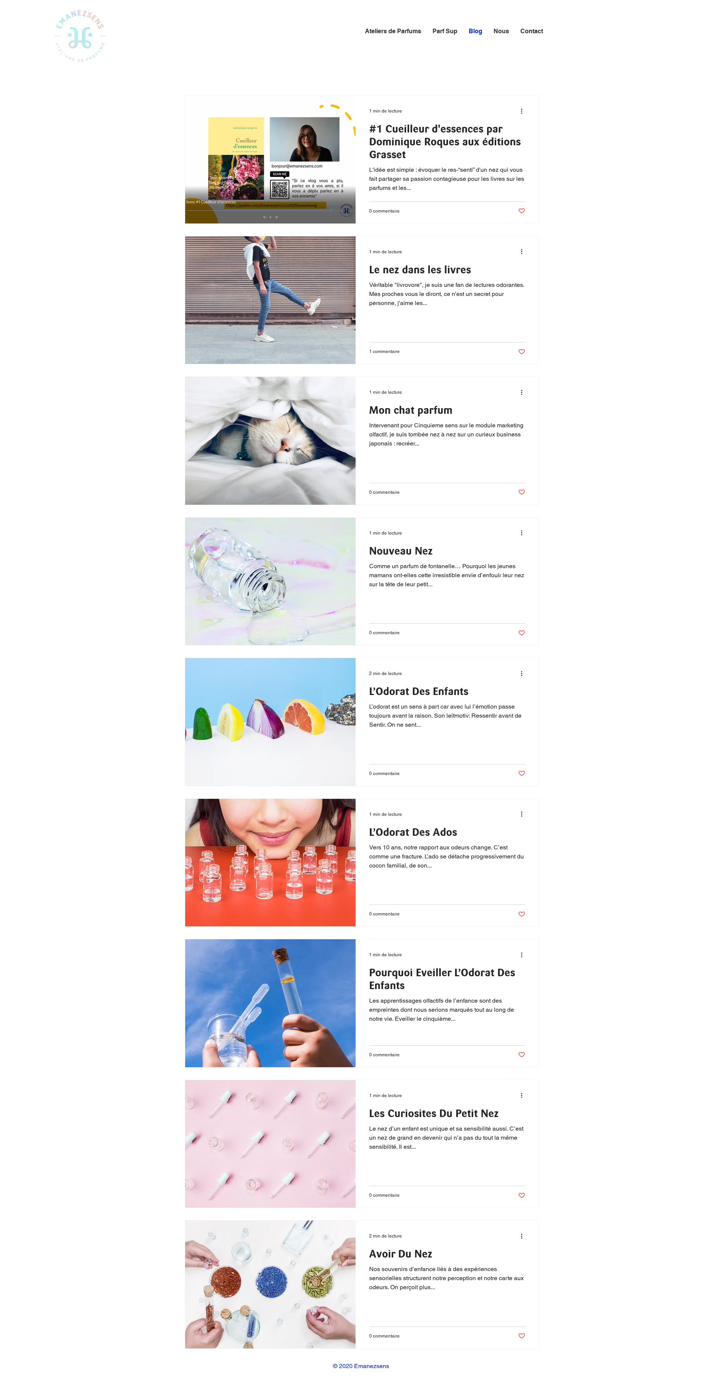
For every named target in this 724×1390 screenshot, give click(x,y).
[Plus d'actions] (524, 111)
